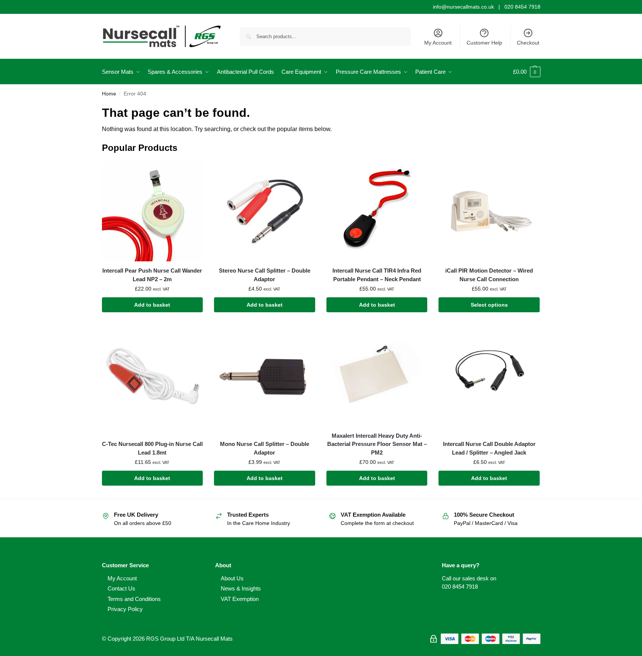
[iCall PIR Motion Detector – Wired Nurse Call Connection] (489, 211)
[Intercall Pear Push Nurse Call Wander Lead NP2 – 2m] (152, 211)
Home (109, 94)
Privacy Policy (125, 609)
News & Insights (241, 588)
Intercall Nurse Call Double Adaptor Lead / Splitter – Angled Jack (489, 448)
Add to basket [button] (152, 305)
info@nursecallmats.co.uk (463, 7)
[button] (526, 71)
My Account (438, 43)
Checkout (528, 43)
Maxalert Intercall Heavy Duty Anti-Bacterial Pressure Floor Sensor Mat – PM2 (377, 444)
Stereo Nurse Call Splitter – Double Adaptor (264, 274)
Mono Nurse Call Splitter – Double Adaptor (264, 448)
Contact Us (121, 588)
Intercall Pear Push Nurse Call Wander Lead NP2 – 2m (152, 274)
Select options (489, 305)
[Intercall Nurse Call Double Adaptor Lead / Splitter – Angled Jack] (489, 375)
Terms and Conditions (134, 599)
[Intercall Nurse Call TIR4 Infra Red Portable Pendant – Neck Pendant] (377, 211)
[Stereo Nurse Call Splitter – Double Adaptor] (264, 211)
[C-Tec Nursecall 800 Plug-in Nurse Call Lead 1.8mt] (152, 375)
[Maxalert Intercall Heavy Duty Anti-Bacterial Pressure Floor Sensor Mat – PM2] (377, 375)
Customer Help (484, 43)
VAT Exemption (240, 599)
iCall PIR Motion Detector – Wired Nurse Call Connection (489, 274)
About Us (232, 578)
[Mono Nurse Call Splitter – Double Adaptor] (264, 375)
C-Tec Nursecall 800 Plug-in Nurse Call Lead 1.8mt (152, 448)
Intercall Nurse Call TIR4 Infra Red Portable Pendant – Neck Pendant (376, 274)
